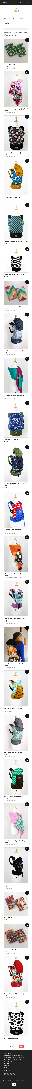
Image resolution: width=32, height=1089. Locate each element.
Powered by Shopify (21, 1080)
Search (5, 1067)
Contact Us (6, 1065)
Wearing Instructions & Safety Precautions (13, 1055)
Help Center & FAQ (8, 1061)
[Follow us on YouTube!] (14, 1074)
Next (21, 1046)
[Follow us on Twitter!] (8, 1074)
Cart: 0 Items (25, 2)
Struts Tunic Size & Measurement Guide (13, 1059)
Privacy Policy (7, 1063)
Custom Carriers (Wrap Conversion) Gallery (14, 1057)
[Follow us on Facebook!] (5, 1074)
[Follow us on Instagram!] (11, 1074)
